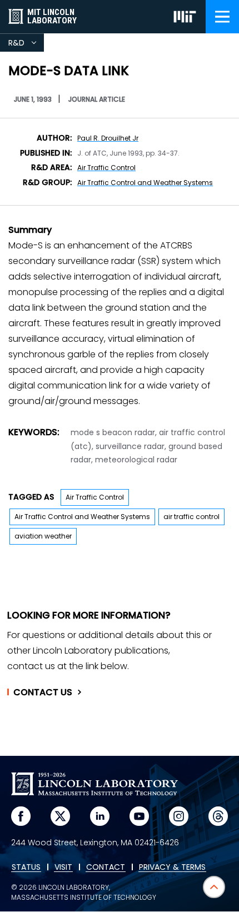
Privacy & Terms (172, 867)
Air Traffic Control (106, 167)
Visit (63, 867)
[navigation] (222, 16)
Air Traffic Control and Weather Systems (145, 182)
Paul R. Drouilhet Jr (107, 138)
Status (26, 867)
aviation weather (43, 536)
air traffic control (191, 516)
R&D (26, 44)
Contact (42, 692)
